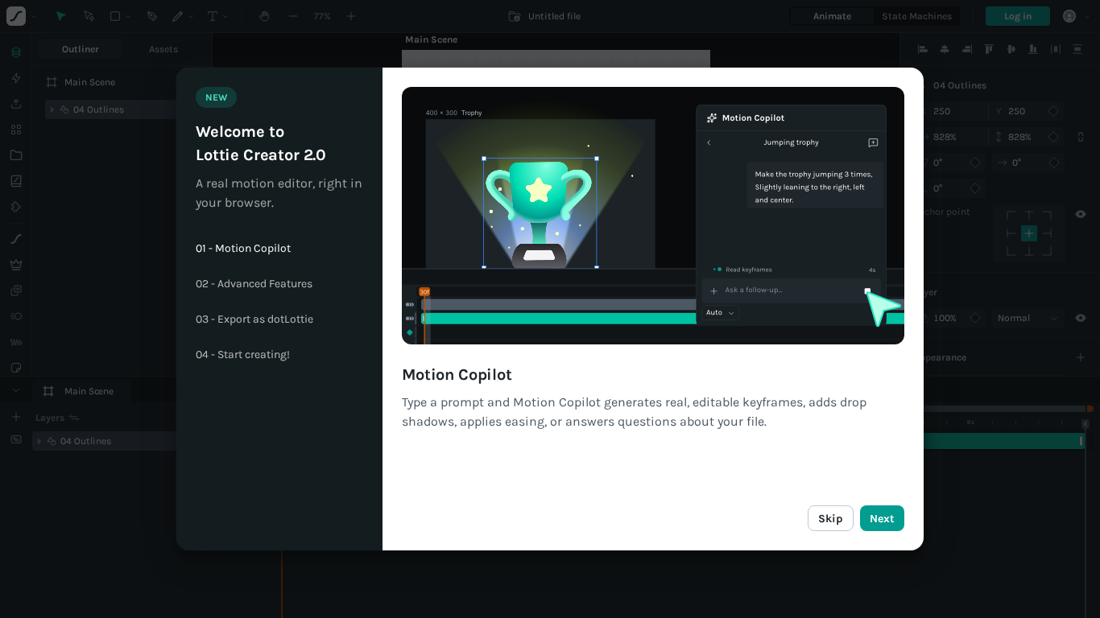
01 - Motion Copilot (243, 248)
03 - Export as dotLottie (254, 319)
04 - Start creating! (243, 354)
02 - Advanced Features (254, 284)
